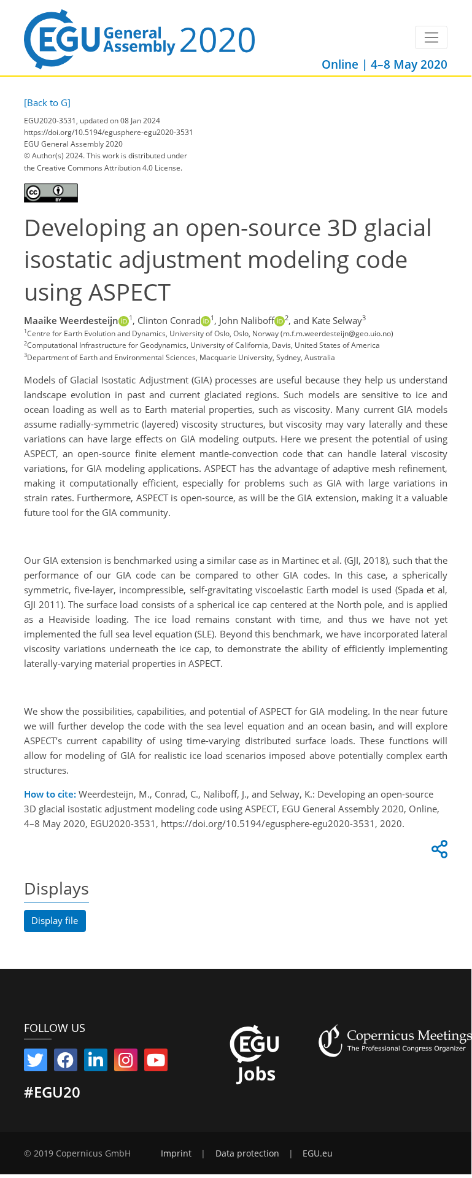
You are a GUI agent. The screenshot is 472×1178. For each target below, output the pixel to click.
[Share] (437, 852)
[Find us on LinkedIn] (95, 1063)
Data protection (247, 1153)
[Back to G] (47, 102)
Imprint (176, 1153)
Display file (54, 920)
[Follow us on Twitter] (35, 1063)
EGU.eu (318, 1153)
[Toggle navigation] (431, 37)
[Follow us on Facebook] (65, 1063)
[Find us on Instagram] (125, 1063)
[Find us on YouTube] (156, 1063)
